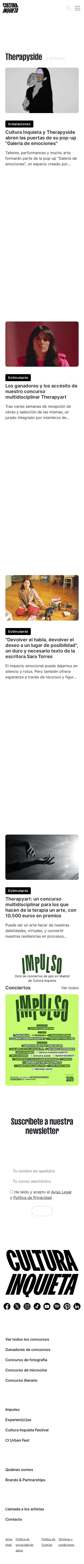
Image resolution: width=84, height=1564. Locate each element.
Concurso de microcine (26, 1370)
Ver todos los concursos (27, 1339)
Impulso (12, 1409)
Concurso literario (21, 1380)
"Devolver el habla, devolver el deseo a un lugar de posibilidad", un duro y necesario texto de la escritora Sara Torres (41, 648)
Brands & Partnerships (25, 1480)
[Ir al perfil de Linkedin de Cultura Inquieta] (77, 1306)
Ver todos (70, 987)
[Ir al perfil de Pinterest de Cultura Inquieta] (66, 1306)
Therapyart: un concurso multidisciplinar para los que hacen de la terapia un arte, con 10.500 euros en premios (40, 907)
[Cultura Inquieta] (10, 8)
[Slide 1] (42, 1083)
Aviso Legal (61, 1192)
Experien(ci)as (18, 1419)
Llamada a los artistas (24, 1509)
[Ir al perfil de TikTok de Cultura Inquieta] (37, 1306)
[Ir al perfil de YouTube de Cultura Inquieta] (46, 1306)
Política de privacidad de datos (24, 1544)
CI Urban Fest (17, 1440)
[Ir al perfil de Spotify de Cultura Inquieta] (56, 1306)
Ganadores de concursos (27, 1349)
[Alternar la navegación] (77, 8)
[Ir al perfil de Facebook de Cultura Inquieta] (7, 1306)
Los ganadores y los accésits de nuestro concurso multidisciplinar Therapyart (41, 391)
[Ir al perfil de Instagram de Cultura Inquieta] (27, 1306)
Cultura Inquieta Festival (27, 1430)
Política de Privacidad (32, 1197)
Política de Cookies (48, 1542)
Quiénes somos (19, 1469)
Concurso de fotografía (26, 1359)
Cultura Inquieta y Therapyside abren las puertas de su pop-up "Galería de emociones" (40, 137)
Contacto (13, 1519)
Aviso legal (8, 1542)
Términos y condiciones (66, 1542)
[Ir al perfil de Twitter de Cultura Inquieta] (17, 1306)
